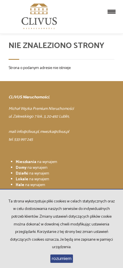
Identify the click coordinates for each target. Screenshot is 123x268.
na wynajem (36, 162)
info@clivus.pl (28, 132)
